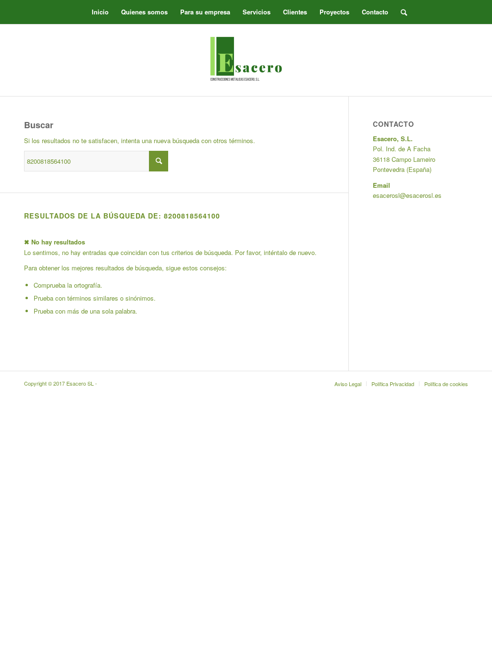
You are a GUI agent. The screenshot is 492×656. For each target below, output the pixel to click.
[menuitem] (100, 12)
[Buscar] (400, 12)
